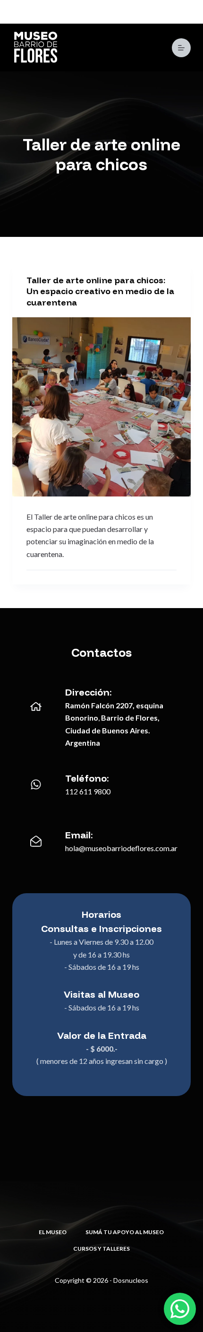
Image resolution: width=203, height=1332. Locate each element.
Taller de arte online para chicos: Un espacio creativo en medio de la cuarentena (100, 291)
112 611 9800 (87, 791)
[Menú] (181, 47)
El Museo (53, 1232)
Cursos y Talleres (101, 1248)
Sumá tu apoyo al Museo (124, 1232)
